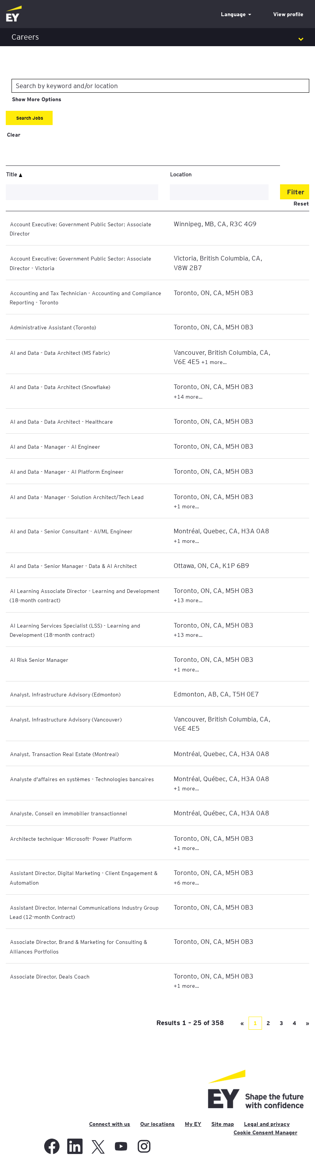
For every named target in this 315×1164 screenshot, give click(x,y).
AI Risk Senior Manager (39, 659)
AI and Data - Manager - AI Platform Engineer (67, 471)
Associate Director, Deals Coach (50, 976)
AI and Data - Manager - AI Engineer (55, 446)
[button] (157, 37)
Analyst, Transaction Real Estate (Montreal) (64, 753)
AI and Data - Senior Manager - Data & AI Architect (73, 565)
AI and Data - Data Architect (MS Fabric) (60, 352)
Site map (222, 1124)
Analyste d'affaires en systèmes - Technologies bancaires (82, 778)
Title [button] (12, 173)
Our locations (157, 1124)
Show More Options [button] (36, 99)
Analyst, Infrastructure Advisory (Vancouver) (66, 719)
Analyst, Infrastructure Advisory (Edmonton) (65, 694)
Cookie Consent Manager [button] (265, 1132)
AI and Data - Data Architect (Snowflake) (60, 386)
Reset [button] (301, 203)
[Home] (14, 14)
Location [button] (181, 173)
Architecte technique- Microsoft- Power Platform (71, 838)
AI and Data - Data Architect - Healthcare (61, 421)
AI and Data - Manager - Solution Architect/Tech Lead (77, 496)
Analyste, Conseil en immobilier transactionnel (68, 813)
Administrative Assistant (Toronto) (53, 327)
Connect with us (109, 1124)
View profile (288, 14)
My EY (193, 1124)
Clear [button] (13, 134)
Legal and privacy (267, 1124)
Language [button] (234, 14)
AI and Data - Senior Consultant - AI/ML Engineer (71, 531)
